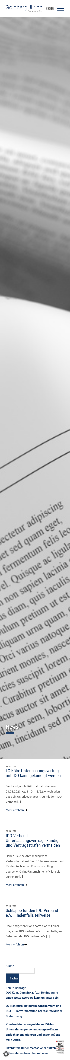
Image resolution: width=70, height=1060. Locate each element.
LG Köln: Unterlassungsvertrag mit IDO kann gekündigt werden (33, 773)
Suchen (14, 978)
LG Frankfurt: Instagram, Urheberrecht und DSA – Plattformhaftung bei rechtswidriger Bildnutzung (34, 1011)
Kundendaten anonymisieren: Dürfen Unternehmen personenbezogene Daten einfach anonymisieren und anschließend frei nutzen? (33, 1032)
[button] (6, 1054)
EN (52, 8)
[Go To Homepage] (24, 11)
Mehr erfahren (15, 810)
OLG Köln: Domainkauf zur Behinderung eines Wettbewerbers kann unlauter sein (32, 995)
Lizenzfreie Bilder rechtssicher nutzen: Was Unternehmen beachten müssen (34, 1050)
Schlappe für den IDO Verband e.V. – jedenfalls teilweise (32, 913)
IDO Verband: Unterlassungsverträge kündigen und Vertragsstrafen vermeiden (34, 840)
